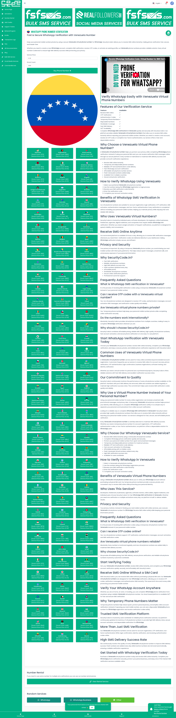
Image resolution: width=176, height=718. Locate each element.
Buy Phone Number (61, 71)
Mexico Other (158, 709)
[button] (157, 3)
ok (92, 707)
